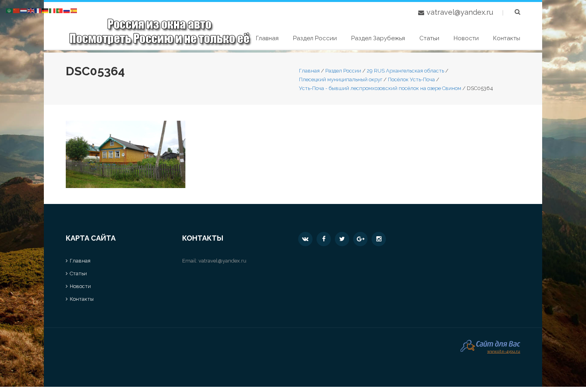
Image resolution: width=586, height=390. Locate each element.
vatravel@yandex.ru (460, 12)
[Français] (38, 10)
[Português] (59, 10)
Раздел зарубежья (378, 38)
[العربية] (9, 10)
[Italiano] (52, 10)
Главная (267, 38)
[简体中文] (16, 10)
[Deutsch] (45, 10)
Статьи (429, 38)
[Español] (74, 10)
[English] (31, 10)
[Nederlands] (24, 10)
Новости (466, 38)
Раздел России (315, 38)
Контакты (506, 38)
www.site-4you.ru (503, 350)
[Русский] (67, 10)
